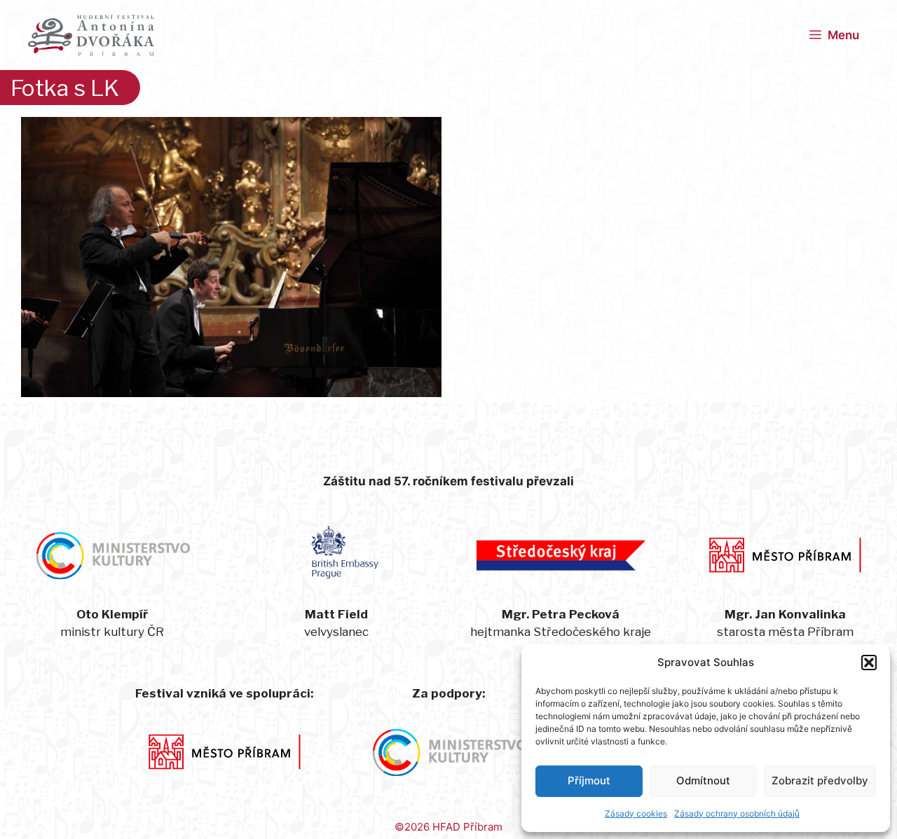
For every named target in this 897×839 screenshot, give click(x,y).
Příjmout (589, 780)
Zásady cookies (636, 813)
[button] (869, 663)
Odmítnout (703, 780)
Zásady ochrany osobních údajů (737, 813)
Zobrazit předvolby (820, 780)
